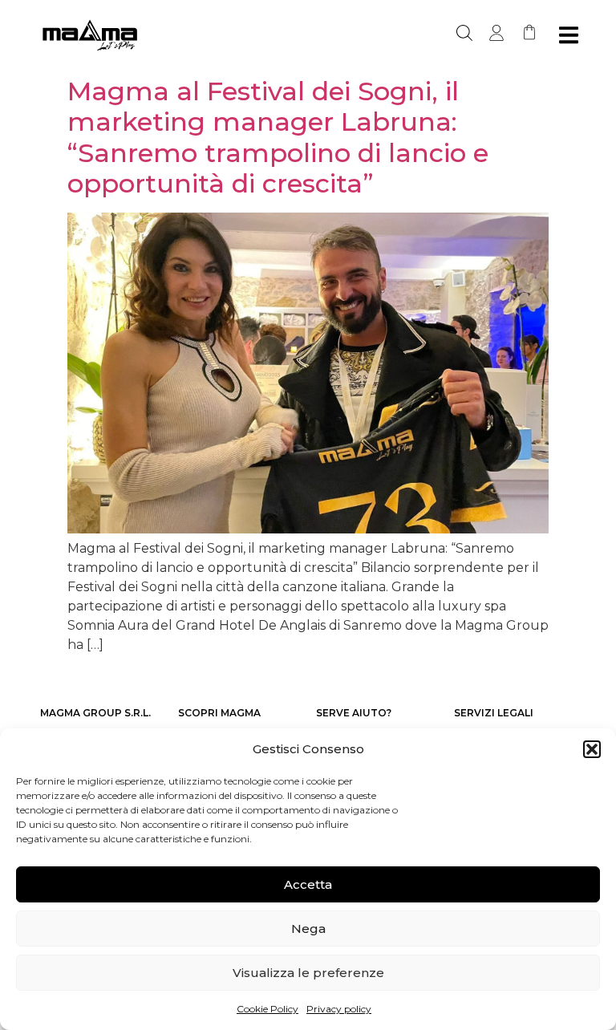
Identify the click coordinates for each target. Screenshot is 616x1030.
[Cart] (529, 32)
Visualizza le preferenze (308, 972)
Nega (308, 928)
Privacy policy (338, 1009)
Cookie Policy (267, 1009)
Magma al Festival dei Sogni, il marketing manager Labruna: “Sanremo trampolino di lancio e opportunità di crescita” (277, 137)
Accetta (308, 884)
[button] (592, 749)
